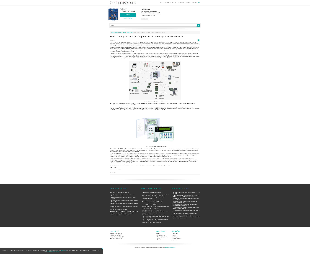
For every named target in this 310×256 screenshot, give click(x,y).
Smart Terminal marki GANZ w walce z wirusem (152, 200)
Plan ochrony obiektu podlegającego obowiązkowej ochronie (186, 192)
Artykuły (187, 2)
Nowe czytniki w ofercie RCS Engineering (151, 204)
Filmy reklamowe (161, 235)
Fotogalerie (194, 2)
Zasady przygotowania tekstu (162, 237)
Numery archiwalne (177, 238)
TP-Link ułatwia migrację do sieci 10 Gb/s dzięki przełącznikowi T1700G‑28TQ (152, 202)
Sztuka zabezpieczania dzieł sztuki (119, 209)
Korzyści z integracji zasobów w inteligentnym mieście (123, 194)
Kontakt (159, 239)
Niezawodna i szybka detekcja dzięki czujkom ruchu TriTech (124, 211)
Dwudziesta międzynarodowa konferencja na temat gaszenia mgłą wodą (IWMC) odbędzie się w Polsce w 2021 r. (155, 195)
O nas (158, 233)
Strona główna (114, 32)
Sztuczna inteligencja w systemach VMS (120, 192)
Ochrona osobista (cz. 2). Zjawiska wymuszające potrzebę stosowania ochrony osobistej (185, 205)
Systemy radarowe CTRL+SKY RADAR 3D (151, 210)
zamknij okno (64, 250)
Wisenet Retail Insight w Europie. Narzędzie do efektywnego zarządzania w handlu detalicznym (155, 212)
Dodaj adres (144, 19)
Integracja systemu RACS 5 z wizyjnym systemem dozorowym (155, 206)
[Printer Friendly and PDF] (198, 40)
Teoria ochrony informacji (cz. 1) (180, 215)
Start (161, 2)
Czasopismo (167, 2)
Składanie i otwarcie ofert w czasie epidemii (121, 214)
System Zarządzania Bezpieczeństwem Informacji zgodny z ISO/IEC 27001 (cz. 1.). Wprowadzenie (186, 196)
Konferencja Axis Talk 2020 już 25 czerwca (151, 222)
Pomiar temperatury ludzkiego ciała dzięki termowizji (153, 214)
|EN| (199, 2)
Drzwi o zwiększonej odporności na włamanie (183, 213)
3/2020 (128, 15)
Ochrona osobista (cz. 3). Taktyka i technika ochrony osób (185, 210)
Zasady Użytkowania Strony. (53, 251)
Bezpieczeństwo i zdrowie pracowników (120, 195)
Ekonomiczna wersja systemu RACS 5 (150, 208)
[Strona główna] (123, 2)
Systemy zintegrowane (128, 32)
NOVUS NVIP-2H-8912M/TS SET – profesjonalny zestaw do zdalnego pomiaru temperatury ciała (155, 220)
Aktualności (180, 2)
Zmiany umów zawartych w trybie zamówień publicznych (123, 213)
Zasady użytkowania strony (170, 247)
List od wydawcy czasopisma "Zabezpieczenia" (152, 192)
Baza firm (174, 2)
